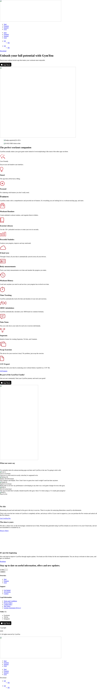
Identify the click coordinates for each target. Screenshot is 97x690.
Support (6, 28)
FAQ (5, 29)
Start (5, 24)
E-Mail (2, 569)
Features (6, 26)
